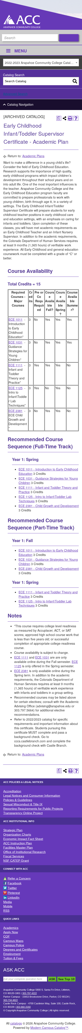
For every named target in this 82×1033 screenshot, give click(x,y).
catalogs (16, 1023)
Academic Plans (33, 156)
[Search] (75, 81)
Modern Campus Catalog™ (49, 1027)
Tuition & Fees (13, 958)
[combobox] (41, 62)
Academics (10, 928)
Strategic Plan (13, 830)
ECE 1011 (16, 319)
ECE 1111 (16, 365)
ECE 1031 (16, 342)
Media (7, 902)
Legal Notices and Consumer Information (31, 795)
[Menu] (8, 51)
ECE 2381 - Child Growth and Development (49, 506)
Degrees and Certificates (20, 949)
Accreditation (12, 791)
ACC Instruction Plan (17, 843)
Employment (12, 954)
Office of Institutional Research (24, 852)
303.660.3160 (23, 1007)
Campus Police (13, 945)
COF (6, 936)
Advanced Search (15, 94)
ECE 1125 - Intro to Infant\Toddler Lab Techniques (45, 498)
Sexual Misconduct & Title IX (22, 804)
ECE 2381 (16, 411)
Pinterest (14, 892)
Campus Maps (13, 941)
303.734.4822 (10, 1000)
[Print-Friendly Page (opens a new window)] (70, 118)
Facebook (14, 883)
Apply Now (10, 932)
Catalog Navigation (20, 104)
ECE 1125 (16, 388)
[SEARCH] (69, 38)
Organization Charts (17, 834)
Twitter (12, 888)
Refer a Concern (19, 878)
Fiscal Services (13, 856)
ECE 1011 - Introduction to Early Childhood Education (48, 471)
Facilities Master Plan (18, 847)
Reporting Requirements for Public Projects (33, 808)
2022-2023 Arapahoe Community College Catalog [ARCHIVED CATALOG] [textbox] (42, 62)
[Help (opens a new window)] (75, 118)
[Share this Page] (64, 118)
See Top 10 (66, 979)
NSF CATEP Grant (16, 860)
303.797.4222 (29, 993)
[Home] (21, 21)
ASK (52, 979)
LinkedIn (13, 897)
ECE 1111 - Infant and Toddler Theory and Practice (48, 489)
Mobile (7, 906)
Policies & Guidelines (17, 800)
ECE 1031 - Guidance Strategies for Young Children (48, 480)
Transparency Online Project (23, 813)
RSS (6, 910)
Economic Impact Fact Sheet (23, 839)
